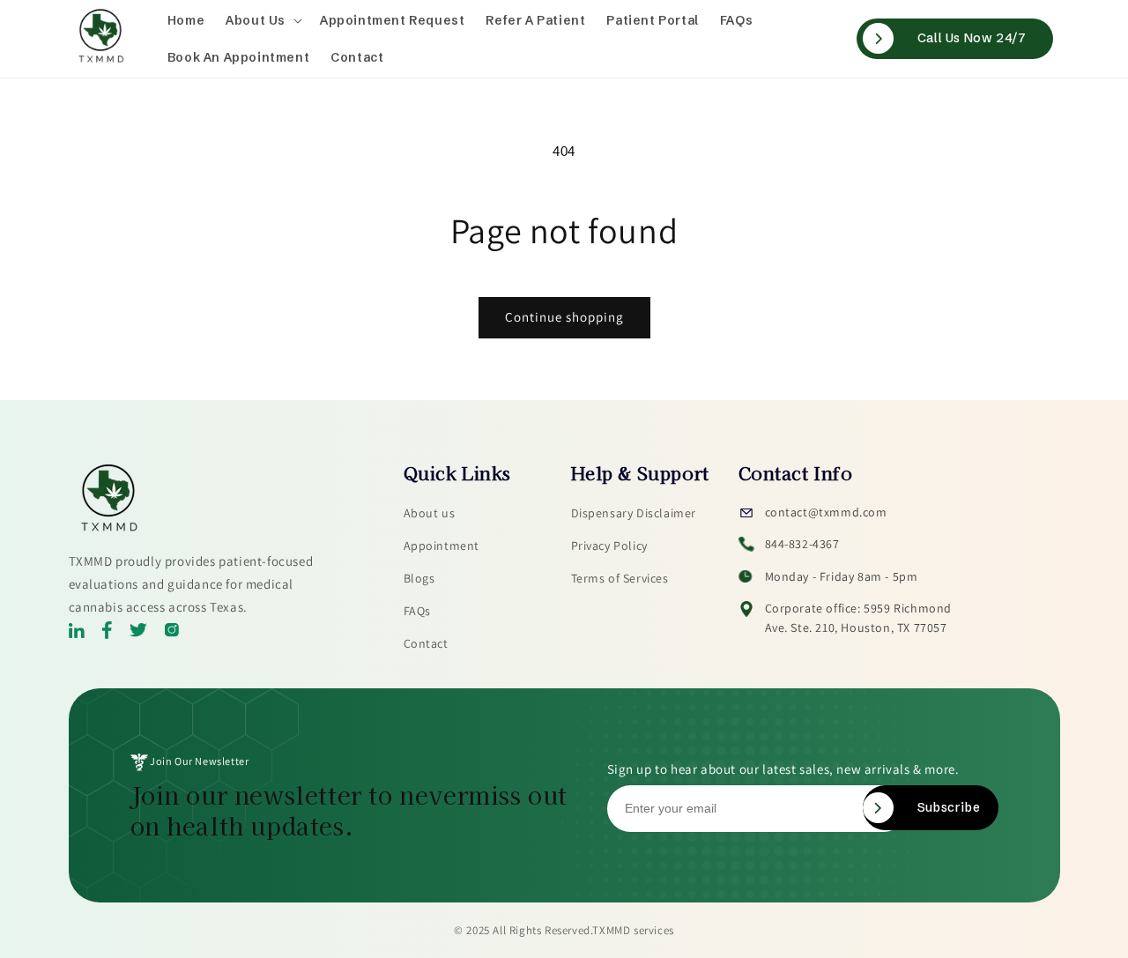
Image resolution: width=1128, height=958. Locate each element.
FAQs (417, 611)
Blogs (419, 578)
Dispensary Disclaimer (634, 513)
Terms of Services (620, 578)
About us (430, 513)
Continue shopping (564, 316)
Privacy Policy (609, 545)
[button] (262, 20)
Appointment (442, 545)
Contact (426, 643)
